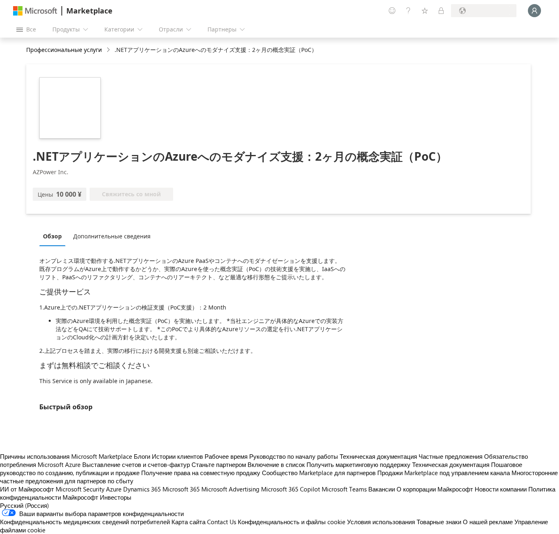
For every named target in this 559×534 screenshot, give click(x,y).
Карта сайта (188, 522)
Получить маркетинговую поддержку (358, 464)
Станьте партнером (219, 464)
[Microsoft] (35, 11)
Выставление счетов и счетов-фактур (136, 464)
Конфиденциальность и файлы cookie (291, 522)
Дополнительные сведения (112, 236)
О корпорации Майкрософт (435, 489)
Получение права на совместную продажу (200, 473)
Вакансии (381, 489)
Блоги (142, 456)
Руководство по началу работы (293, 456)
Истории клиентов (177, 456)
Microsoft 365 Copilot (290, 489)
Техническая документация (378, 456)
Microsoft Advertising (230, 489)
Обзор (52, 236)
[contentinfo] (109, 50)
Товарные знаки (439, 522)
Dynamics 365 (142, 489)
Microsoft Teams (344, 489)
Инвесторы (115, 497)
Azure (114, 489)
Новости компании (501, 489)
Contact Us (221, 522)
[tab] (54, 236)
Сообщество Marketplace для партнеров (319, 473)
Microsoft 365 (181, 489)
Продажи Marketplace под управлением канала (443, 473)
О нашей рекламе (488, 522)
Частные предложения (450, 456)
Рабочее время (226, 456)
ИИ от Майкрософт (27, 489)
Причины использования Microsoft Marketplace (66, 456)
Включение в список (276, 464)
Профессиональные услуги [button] (64, 50)
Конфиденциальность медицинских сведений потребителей (85, 522)
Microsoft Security (80, 489)
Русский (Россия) (24, 505)
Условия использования (381, 522)
